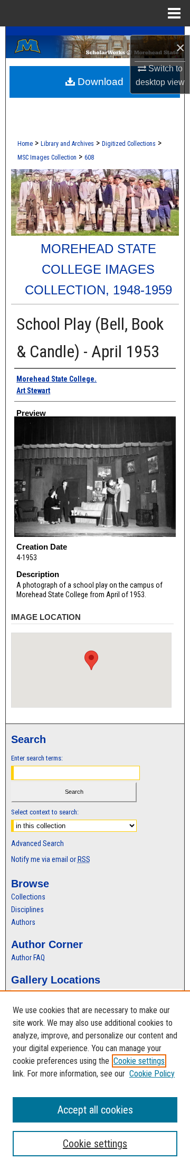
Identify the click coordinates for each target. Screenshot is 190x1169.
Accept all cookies (95, 1109)
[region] (95, 1079)
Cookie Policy (152, 1074)
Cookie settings (139, 1061)
